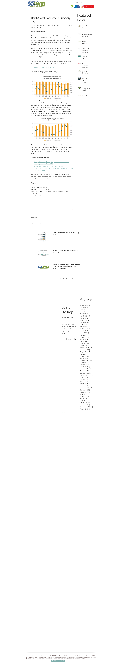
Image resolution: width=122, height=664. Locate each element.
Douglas (63, 326)
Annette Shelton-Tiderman (67, 317)
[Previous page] (51, 278)
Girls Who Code (72, 326)
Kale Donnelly (65, 328)
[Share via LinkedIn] (38, 204)
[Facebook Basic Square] (62, 412)
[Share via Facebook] (31, 204)
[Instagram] (82, 6)
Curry (73, 324)
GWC (67, 326)
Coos (63, 320)
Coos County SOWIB (66, 324)
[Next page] (69, 278)
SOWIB (63, 333)
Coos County (68, 320)
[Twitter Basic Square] (64, 412)
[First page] (49, 278)
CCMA (75, 317)
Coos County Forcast (66, 322)
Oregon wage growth (66, 331)
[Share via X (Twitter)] (35, 204)
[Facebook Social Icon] (78, 6)
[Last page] (72, 278)
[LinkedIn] (75, 6)
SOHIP (73, 331)
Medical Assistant (73, 328)
